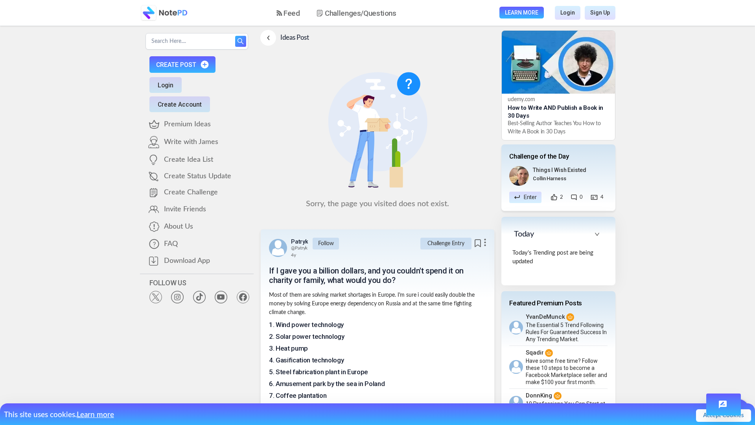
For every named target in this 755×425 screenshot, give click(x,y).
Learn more (95, 415)
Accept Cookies (723, 415)
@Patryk (299, 248)
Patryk (299, 241)
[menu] (343, 13)
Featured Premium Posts (545, 303)
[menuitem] (288, 13)
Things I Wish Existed (559, 170)
